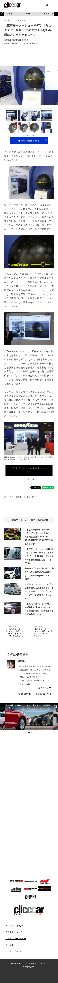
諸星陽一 (33, 43)
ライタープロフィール (15, 951)
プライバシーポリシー (15, 938)
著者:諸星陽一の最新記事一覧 (34, 694)
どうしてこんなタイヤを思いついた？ (29, 470)
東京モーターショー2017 (26, 497)
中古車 (9, 13)
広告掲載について (13, 932)
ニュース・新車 (18, 20)
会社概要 (9, 944)
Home (29, 13)
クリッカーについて (14, 925)
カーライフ (48, 13)
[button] (56, 14)
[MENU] (52, 5)
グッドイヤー (9, 497)
